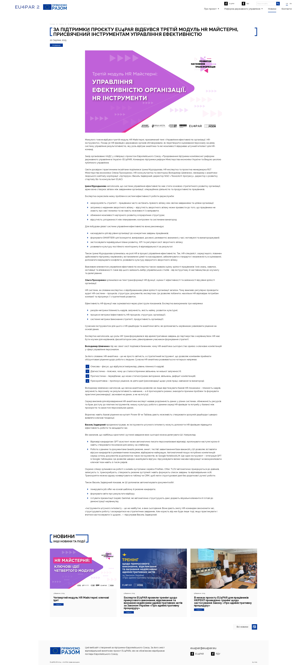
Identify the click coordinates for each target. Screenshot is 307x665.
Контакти (287, 9)
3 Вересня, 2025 (59, 593)
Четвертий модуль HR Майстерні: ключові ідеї (81, 599)
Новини (272, 9)
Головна (52, 24)
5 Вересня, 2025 (129, 593)
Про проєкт (210, 9)
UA (287, 3)
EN (291, 3)
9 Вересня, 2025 (199, 593)
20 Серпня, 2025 (58, 40)
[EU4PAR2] (27, 7)
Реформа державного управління (242, 9)
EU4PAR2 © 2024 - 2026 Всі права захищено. (65, 662)
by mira (254, 662)
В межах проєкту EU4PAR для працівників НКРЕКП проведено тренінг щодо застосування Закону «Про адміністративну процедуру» (223, 601)
